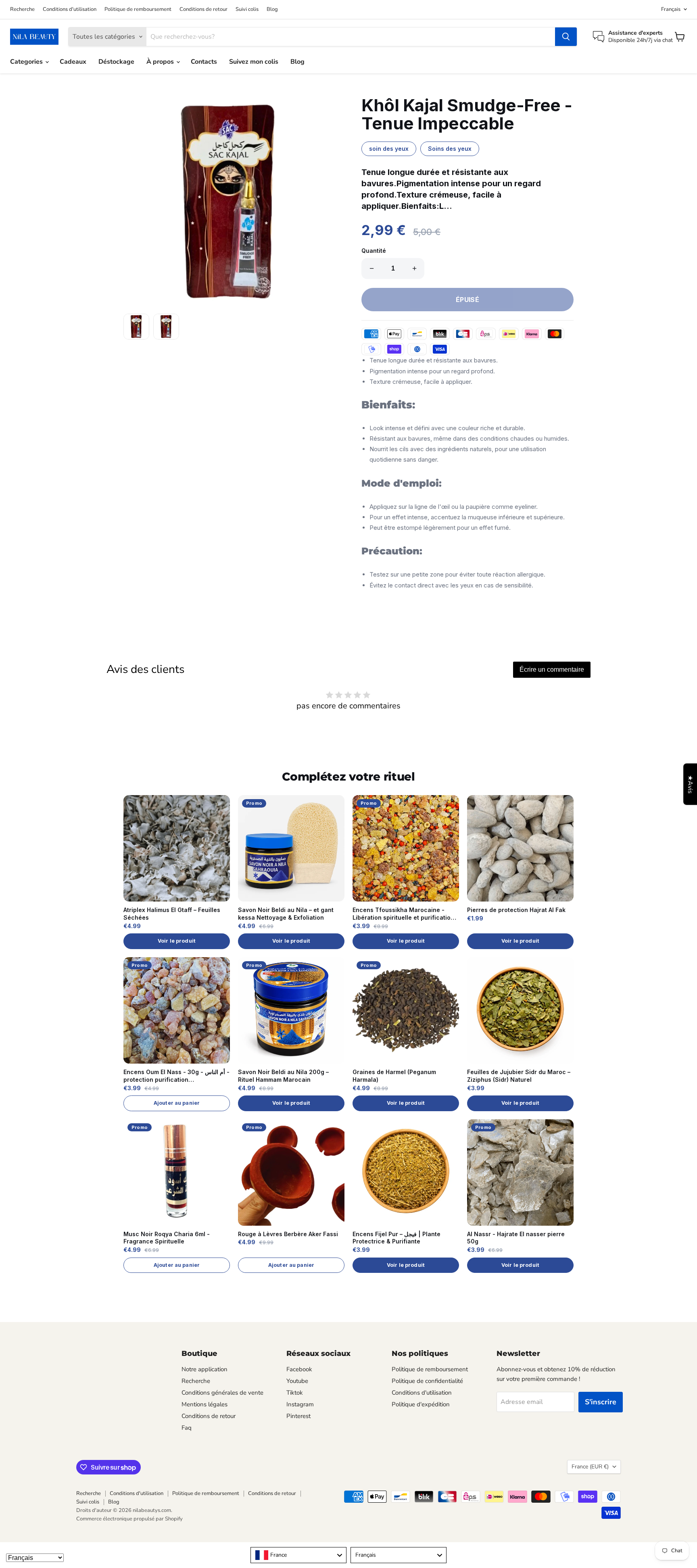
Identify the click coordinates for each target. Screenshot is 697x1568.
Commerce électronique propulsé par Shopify (129, 1518)
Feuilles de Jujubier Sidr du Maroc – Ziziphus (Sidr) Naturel (518, 1075)
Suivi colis (247, 9)
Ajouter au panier (177, 1103)
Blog (272, 9)
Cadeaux (73, 61)
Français (670, 9)
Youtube (297, 1381)
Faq (187, 1428)
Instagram (300, 1404)
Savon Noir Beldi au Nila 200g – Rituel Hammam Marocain (283, 1075)
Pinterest (298, 1416)
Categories (27, 61)
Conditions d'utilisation (69, 9)
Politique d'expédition (421, 1404)
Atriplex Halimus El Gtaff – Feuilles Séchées (171, 913)
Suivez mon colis (253, 61)
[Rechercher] (566, 36)
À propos (160, 61)
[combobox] (298, 1555)
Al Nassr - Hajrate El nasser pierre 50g (516, 1238)
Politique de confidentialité (427, 1381)
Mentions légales (204, 1404)
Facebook (299, 1369)
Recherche (22, 9)
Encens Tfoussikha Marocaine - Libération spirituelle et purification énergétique (403, 914)
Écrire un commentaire (552, 669)
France (590, 1466)
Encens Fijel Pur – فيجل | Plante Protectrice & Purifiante (396, 1238)
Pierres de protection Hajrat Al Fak (516, 909)
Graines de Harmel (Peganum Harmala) (394, 1075)
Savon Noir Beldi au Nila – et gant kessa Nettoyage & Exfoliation (286, 913)
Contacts (204, 61)
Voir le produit (177, 941)
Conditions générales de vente (222, 1393)
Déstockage (116, 61)
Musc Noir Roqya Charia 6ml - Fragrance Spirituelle (166, 1238)
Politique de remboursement (137, 9)
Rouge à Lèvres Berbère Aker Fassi (288, 1234)
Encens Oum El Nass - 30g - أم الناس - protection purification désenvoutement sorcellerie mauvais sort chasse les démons (176, 1076)
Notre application (204, 1369)
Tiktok (294, 1393)
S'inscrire (600, 1402)
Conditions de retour (203, 9)
